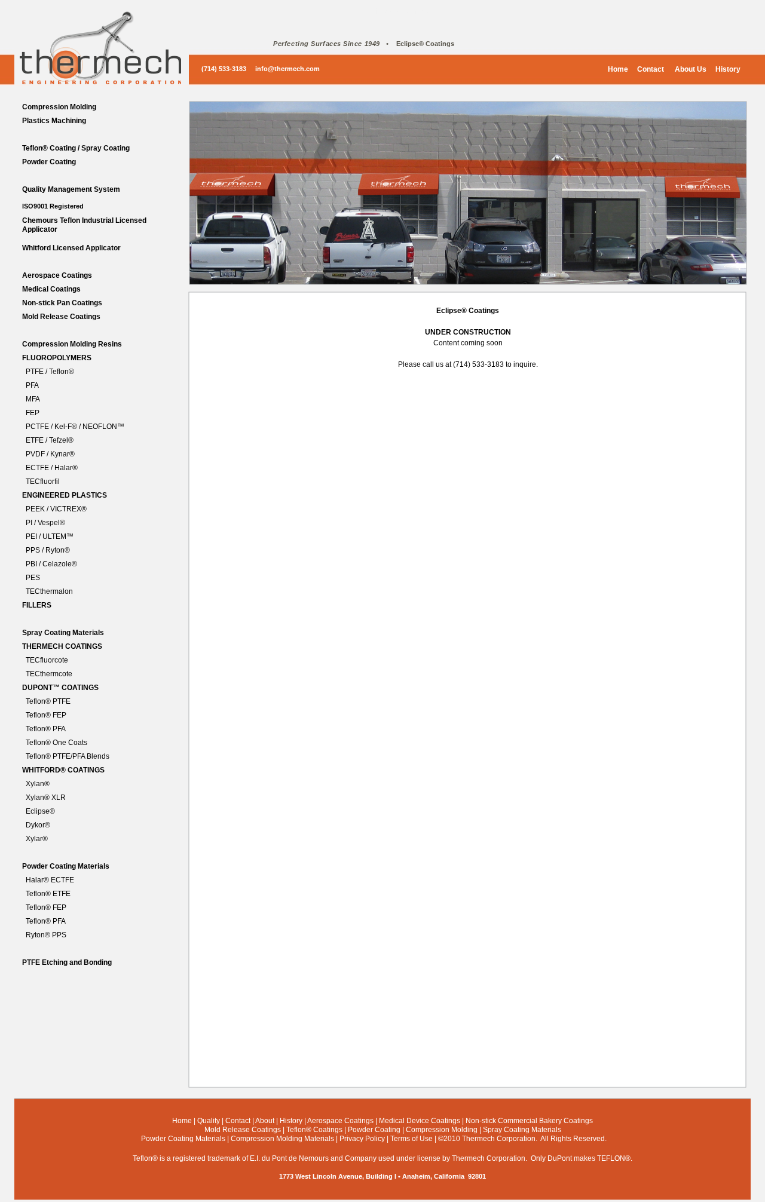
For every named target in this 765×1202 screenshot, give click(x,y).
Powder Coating (49, 162)
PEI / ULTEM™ (50, 536)
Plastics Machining (54, 120)
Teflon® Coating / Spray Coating (76, 148)
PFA (32, 385)
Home (618, 69)
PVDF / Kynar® (50, 454)
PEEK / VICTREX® (56, 509)
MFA (33, 399)
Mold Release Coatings (61, 316)
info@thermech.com (287, 68)
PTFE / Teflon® (50, 371)
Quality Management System (71, 189)
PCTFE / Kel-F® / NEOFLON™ (75, 426)
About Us (689, 69)
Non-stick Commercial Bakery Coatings (529, 1121)
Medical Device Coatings (419, 1121)
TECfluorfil (43, 481)
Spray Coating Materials (63, 632)
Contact (650, 69)
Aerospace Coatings (57, 275)
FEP (32, 413)
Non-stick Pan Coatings (62, 303)
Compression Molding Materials (282, 1138)
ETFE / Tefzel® (50, 440)
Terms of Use (411, 1138)
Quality (208, 1121)
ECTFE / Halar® (52, 468)
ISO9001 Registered (53, 206)
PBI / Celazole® (51, 564)
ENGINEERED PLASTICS (64, 495)
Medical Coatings (51, 289)
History (727, 69)
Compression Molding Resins (72, 344)
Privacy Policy (362, 1138)
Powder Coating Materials (65, 866)
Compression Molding (59, 107)
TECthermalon (49, 591)
